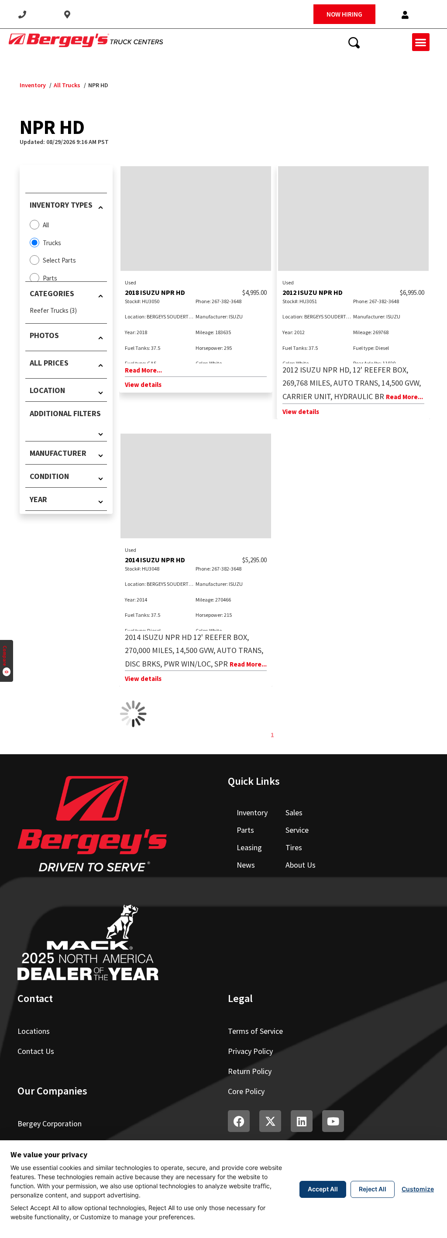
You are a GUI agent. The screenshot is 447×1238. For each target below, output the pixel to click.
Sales (294, 812)
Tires (293, 847)
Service (297, 830)
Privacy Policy (250, 1051)
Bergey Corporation (49, 1123)
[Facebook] (239, 1121)
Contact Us (35, 1051)
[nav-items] (22, 14)
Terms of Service (255, 1031)
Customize (418, 1189)
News (246, 865)
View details (143, 384)
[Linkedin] (302, 1121)
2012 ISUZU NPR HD (312, 292)
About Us (300, 865)
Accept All (323, 1189)
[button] (405, 15)
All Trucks (67, 85)
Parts (245, 830)
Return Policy (250, 1071)
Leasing (249, 847)
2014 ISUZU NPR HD (155, 559)
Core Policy (246, 1091)
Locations (33, 1031)
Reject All (372, 1189)
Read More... (143, 370)
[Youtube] (333, 1121)
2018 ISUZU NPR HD (155, 292)
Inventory (33, 85)
